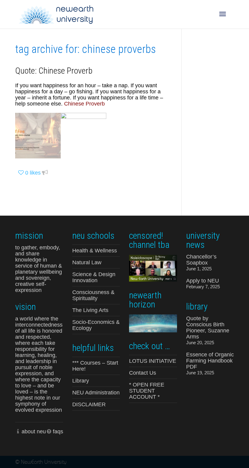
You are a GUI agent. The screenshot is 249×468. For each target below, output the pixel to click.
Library (80, 381)
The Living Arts (90, 310)
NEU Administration (96, 393)
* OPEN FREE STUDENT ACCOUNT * (146, 391)
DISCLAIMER (89, 404)
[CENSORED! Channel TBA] (153, 268)
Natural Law (86, 262)
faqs (58, 431)
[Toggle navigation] (222, 14)
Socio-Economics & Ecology (96, 325)
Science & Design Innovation (93, 277)
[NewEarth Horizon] (153, 322)
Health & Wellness (94, 251)
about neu (34, 431)
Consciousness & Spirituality (93, 295)
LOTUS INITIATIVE (152, 361)
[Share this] (45, 172)
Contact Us (142, 373)
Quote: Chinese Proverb (53, 71)
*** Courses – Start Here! (95, 366)
